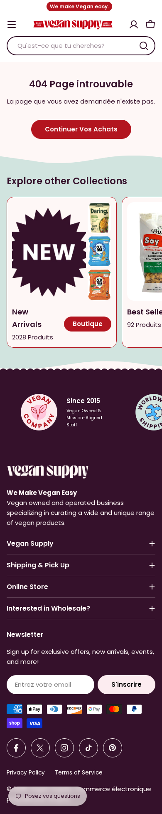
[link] (99, 218)
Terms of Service (79, 773)
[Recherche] (144, 46)
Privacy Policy (26, 773)
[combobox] (81, 45)
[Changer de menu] (12, 25)
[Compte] (134, 25)
